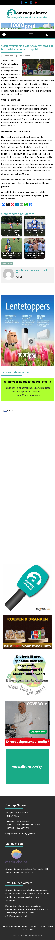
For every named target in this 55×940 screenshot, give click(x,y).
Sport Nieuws (7, 264)
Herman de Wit (24, 56)
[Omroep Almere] (4, 34)
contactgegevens (27, 833)
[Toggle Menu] (31, 34)
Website (19, 277)
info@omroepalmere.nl (16, 916)
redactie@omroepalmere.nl (27, 395)
